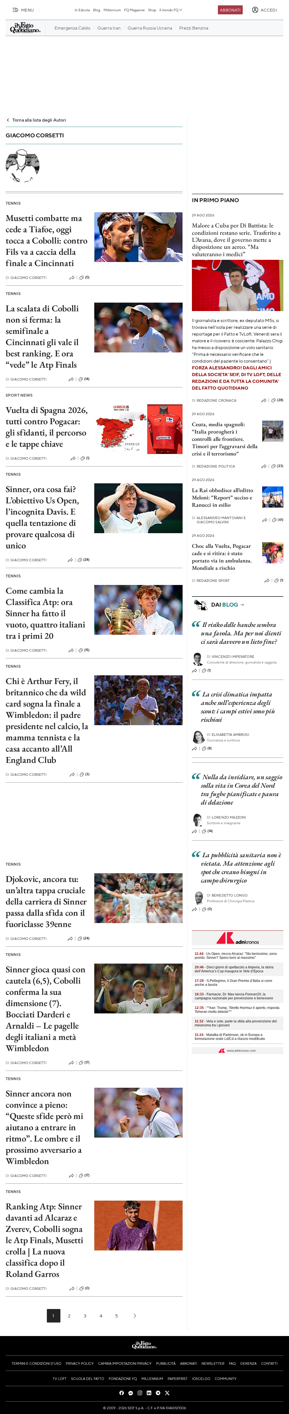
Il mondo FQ (168, 10)
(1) (87, 458)
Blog (96, 10)
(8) (209, 748)
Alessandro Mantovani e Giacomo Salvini (219, 520)
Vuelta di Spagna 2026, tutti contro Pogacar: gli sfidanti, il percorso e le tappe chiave (47, 427)
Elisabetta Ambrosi (228, 734)
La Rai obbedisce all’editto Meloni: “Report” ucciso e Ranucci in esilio (222, 497)
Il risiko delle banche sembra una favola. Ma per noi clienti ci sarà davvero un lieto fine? (241, 633)
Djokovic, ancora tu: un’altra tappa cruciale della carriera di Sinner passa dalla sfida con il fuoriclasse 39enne (46, 901)
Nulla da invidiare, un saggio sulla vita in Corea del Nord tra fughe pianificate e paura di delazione (241, 789)
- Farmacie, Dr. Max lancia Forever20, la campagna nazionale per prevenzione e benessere (234, 996)
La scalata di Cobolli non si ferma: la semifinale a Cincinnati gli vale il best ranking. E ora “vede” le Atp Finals (42, 336)
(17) (87, 1062)
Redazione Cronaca (214, 400)
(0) (87, 277)
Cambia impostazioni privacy (125, 1363)
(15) (87, 650)
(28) (86, 560)
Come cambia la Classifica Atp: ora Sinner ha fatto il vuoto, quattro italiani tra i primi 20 (45, 613)
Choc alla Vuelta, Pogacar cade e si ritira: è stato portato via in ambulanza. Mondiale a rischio (222, 556)
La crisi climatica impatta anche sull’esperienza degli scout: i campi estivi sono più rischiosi (238, 707)
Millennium (112, 10)
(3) (87, 774)
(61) (280, 520)
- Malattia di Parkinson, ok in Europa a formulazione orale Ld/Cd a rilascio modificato (230, 1037)
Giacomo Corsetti (26, 278)
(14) (87, 379)
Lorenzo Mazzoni (226, 817)
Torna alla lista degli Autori (39, 120)
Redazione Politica (213, 466)
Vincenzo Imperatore (230, 656)
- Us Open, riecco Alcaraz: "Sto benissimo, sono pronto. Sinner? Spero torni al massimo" (236, 956)
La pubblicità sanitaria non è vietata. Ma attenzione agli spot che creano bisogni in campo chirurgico (241, 867)
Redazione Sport (211, 580)
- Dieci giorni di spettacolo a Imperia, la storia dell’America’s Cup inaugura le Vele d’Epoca (234, 969)
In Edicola (82, 10)
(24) (86, 938)
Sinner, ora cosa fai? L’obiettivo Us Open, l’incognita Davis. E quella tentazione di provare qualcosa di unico (42, 517)
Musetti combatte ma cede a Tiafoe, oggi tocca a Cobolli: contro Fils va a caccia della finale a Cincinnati (46, 240)
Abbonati (230, 9)
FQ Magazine (134, 10)
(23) (280, 466)
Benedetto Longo (227, 895)
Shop (152, 10)
